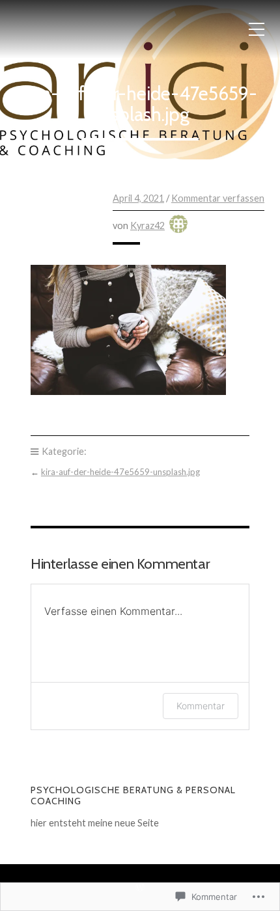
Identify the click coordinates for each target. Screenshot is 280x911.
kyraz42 (147, 225)
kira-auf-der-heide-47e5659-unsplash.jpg (120, 472)
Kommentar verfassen (217, 198)
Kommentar (200, 705)
